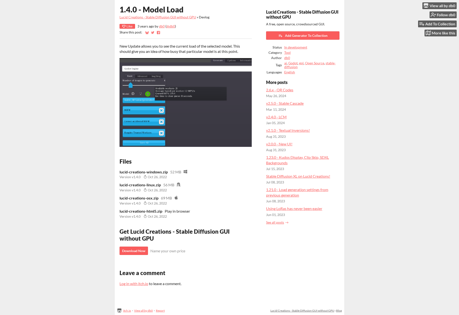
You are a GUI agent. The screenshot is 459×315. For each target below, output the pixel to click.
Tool (287, 53)
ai (285, 63)
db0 (162, 26)
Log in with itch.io (134, 283)
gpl (301, 63)
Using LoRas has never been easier (294, 208)
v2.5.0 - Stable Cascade (285, 103)
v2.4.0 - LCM (276, 117)
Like (129, 26)
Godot (293, 63)
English (289, 72)
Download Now (133, 251)
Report (160, 310)
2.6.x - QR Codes (279, 90)
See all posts (275, 222)
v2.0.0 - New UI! (279, 144)
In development (295, 47)
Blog (339, 310)
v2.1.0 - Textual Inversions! (288, 130)
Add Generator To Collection (306, 35)
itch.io (127, 310)
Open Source (314, 63)
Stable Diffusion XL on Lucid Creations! (298, 176)
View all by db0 (143, 310)
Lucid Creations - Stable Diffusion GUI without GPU (158, 17)
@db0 (170, 26)
